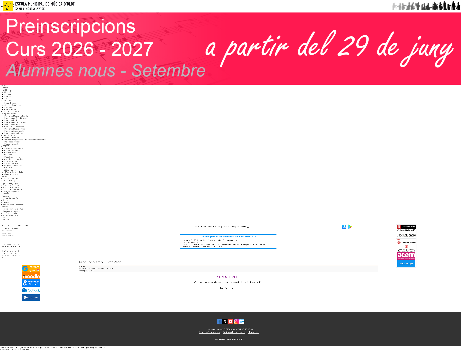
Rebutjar (25, 350)
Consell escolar (10, 109)
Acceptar (17, 350)
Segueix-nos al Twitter (224, 321)
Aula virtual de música (13, 159)
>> (18, 245)
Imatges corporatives (12, 192)
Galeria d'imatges (10, 181)
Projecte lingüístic (11, 144)
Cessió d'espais (10, 153)
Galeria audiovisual (10, 183)
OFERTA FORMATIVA (12, 112)
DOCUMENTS (9, 135)
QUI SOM (7, 101)
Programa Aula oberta (13, 133)
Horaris (6, 202)
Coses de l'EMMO (10, 179)
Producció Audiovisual (12, 187)
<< (4, 245)
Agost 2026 (11, 245)
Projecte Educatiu (11, 137)
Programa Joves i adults (14, 131)
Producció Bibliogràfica (12, 189)
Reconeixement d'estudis (13, 209)
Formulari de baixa (10, 215)
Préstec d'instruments (13, 148)
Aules (6, 99)
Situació (7, 92)
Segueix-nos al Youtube (230, 321)
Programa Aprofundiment (15, 122)
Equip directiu (10, 103)
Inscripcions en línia (12, 163)
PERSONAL (8, 168)
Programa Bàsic (11, 120)
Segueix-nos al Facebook (219, 321)
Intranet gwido (10, 161)
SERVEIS (7, 146)
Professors (8, 107)
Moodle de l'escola (12, 157)
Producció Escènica (11, 185)
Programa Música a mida (14, 129)
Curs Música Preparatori (14, 127)
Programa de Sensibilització (15, 118)
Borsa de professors (11, 211)
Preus (5, 200)
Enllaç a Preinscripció (191, 242)
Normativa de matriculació (14, 204)
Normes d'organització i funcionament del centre (25, 140)
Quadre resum (10, 114)
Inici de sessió (241, 321)
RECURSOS (8, 155)
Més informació (6, 350)
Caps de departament (13, 105)
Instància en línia (10, 213)
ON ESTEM (7, 90)
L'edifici (7, 94)
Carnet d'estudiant (12, 150)
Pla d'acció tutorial (12, 142)
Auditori (7, 96)
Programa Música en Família (16, 116)
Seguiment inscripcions (14, 166)
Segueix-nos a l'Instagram (236, 321)
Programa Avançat (12, 124)
